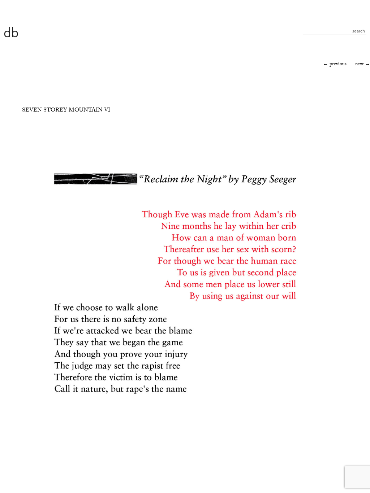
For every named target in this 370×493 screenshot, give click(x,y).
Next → (362, 64)
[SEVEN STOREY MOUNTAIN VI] (175, 448)
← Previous (335, 64)
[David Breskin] (11, 31)
